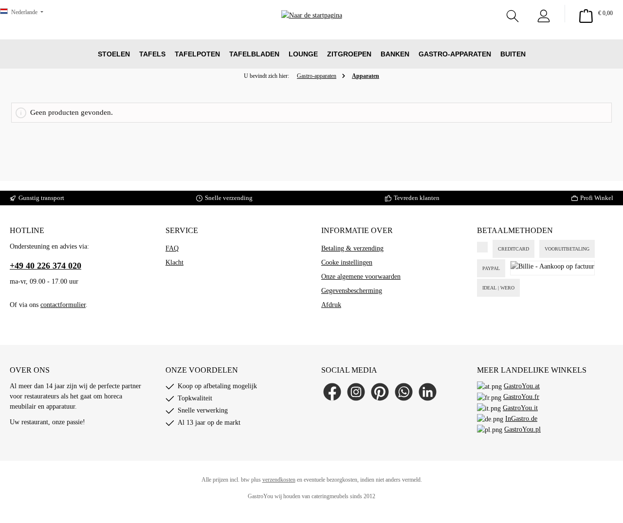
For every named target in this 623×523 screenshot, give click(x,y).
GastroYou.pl (522, 429)
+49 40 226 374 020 (45, 266)
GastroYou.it (520, 408)
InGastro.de (521, 418)
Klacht (174, 262)
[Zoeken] (512, 13)
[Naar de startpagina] (311, 29)
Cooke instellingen (346, 262)
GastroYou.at (522, 386)
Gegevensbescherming (351, 290)
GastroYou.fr (521, 396)
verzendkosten (278, 479)
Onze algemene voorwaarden (361, 276)
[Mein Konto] (544, 13)
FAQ (172, 248)
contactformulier (63, 304)
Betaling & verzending (352, 248)
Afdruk (331, 304)
